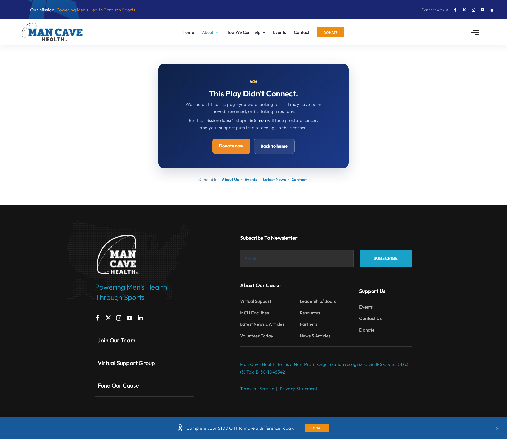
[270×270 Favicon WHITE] (118, 234)
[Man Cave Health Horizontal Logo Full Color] (52, 24)
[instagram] (473, 10)
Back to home (274, 146)
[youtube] (482, 10)
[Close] (498, 428)
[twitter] (464, 10)
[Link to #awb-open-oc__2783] (475, 32)
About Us (230, 179)
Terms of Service (257, 388)
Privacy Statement (298, 388)
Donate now (231, 145)
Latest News (274, 179)
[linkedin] (491, 10)
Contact (299, 179)
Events (251, 179)
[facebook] (455, 10)
